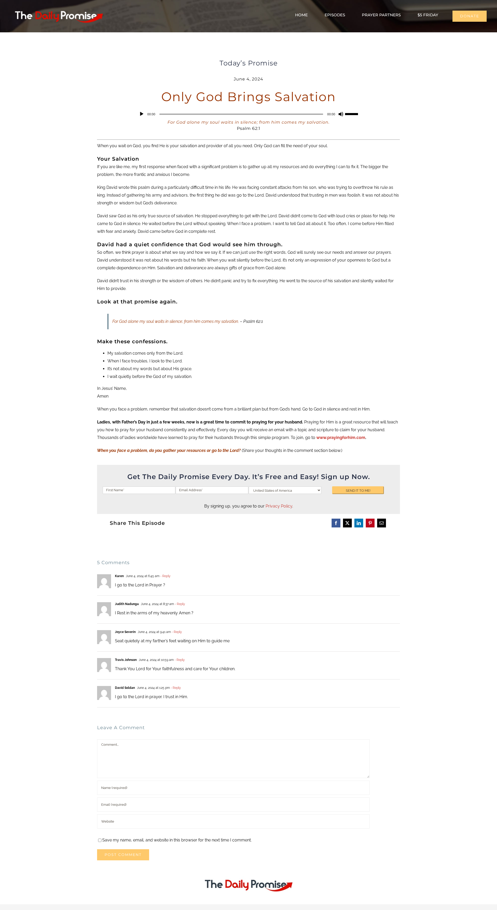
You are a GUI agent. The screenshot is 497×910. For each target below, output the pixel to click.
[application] (248, 114)
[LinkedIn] (358, 523)
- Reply (165, 576)
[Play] (141, 114)
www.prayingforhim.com (340, 437)
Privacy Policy (279, 506)
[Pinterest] (370, 523)
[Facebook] (336, 523)
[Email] (381, 523)
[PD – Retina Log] (58, 9)
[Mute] (340, 114)
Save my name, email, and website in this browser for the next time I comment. (177, 840)
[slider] (352, 113)
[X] (347, 523)
